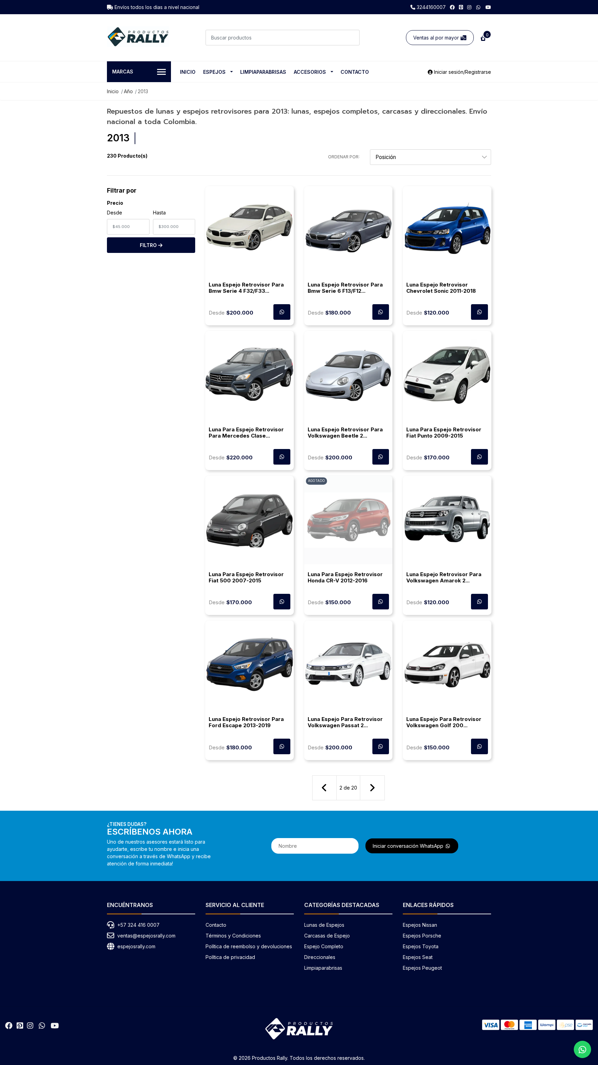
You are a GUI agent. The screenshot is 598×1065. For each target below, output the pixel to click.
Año (128, 91)
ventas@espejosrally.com (146, 936)
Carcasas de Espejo (327, 936)
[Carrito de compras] (482, 37)
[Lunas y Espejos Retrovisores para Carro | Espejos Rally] (138, 37)
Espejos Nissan (420, 925)
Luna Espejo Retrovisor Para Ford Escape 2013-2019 (246, 722)
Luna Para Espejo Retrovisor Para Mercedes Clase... (246, 432)
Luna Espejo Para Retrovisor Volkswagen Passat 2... (345, 722)
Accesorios (310, 72)
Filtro (149, 245)
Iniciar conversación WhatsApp (409, 846)
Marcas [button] (122, 71)
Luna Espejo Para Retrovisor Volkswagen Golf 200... (443, 722)
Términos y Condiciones (233, 936)
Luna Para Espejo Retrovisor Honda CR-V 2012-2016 (345, 577)
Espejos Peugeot (422, 968)
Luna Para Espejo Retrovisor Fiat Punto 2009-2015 (443, 432)
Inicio (188, 72)
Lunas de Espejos (324, 925)
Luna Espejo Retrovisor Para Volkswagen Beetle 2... (345, 432)
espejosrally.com (136, 946)
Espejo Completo (323, 946)
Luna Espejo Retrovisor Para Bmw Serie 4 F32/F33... (246, 287)
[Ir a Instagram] (469, 7)
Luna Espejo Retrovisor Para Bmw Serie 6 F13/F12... (345, 287)
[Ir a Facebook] (452, 7)
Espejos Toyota (420, 946)
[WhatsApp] (478, 7)
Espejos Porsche (422, 936)
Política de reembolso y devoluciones (249, 946)
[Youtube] (488, 7)
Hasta (159, 212)
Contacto (355, 72)
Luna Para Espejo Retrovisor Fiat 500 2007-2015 (246, 577)
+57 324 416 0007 (138, 925)
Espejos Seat (418, 957)
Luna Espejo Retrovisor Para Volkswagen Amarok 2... (443, 577)
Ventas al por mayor (436, 38)
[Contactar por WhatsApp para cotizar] (281, 312)
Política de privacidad (230, 957)
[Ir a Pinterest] (461, 7)
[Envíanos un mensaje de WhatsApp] (582, 1049)
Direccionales (319, 957)
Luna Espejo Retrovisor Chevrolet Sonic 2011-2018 (441, 287)
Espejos (214, 72)
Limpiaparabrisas (263, 72)
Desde (114, 212)
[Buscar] (352, 37)
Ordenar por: (344, 156)
